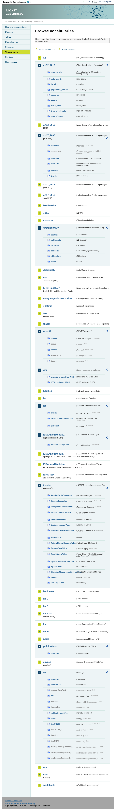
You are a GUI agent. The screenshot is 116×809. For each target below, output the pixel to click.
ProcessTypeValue (59, 548)
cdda (46, 213)
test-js (53, 718)
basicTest (55, 679)
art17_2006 (49, 135)
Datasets (9, 32)
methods (55, 164)
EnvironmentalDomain (61, 512)
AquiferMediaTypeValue (61, 495)
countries (55, 159)
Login (88, 2)
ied (45, 406)
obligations (56, 256)
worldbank (49, 785)
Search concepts (68, 49)
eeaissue (55, 251)
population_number (59, 90)
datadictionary (51, 228)
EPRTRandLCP (51, 288)
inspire (47, 485)
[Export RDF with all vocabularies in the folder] (107, 65)
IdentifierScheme (58, 520)
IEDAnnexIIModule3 (54, 454)
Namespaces (11, 62)
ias (44, 398)
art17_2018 (49, 195)
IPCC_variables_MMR (60, 382)
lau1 (45, 599)
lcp (45, 624)
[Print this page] (93, 2)
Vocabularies (11, 52)
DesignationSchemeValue (62, 507)
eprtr (45, 277)
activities (55, 145)
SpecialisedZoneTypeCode (62, 561)
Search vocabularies (47, 49)
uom (45, 767)
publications (50, 646)
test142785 (55, 724)
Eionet (16, 22)
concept (54, 338)
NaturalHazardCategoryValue (63, 543)
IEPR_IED (48, 475)
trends (54, 176)
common (48, 220)
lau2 (45, 606)
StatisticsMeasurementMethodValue (63, 572)
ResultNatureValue (59, 554)
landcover (48, 591)
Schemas (9, 47)
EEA (17, 2)
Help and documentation (16, 27)
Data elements (11, 42)
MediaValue (56, 538)
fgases (47, 324)
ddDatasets (56, 240)
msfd (46, 631)
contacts (54, 235)
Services (9, 57)
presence (55, 95)
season (54, 100)
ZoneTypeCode (57, 583)
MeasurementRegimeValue (62, 530)
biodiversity (49, 205)
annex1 (54, 413)
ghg (45, 370)
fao (45, 313)
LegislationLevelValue (60, 525)
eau (52, 696)
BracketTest (56, 685)
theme (53, 577)
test (45, 672)
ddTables (55, 245)
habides (47, 391)
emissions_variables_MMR (62, 377)
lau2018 (47, 613)
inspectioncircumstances (62, 418)
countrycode (56, 72)
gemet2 (47, 331)
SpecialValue (56, 567)
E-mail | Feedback (13, 801)
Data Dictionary (26, 22)
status (53, 261)
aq (44, 58)
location (54, 84)
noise (46, 639)
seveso (47, 662)
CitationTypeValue (59, 501)
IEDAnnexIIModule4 (54, 464)
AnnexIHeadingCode (60, 445)
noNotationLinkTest (59, 713)
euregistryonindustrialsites (57, 298)
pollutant (55, 426)
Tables (8, 37)
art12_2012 (49, 65)
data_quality (56, 79)
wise (45, 774)
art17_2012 (49, 184)
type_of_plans (57, 116)
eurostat (47, 306)
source (54, 350)
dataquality (49, 270)
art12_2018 (49, 125)
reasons (54, 171)
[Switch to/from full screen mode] (96, 2)
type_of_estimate (58, 111)
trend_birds (56, 106)
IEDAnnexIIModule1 (54, 435)
